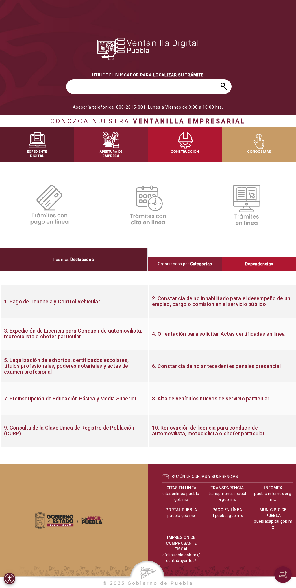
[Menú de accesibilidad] (9, 578)
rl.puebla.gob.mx (227, 515)
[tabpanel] (148, 366)
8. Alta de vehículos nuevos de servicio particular (211, 399)
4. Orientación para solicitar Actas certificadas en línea (218, 334)
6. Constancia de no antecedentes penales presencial (216, 366)
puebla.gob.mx (181, 515)
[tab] (74, 259)
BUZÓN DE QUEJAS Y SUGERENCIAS (205, 476)
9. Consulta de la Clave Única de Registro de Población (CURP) (69, 430)
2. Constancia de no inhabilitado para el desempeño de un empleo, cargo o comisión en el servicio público (221, 301)
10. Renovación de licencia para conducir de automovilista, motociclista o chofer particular (208, 430)
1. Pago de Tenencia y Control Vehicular (52, 302)
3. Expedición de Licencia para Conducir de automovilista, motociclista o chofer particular (73, 333)
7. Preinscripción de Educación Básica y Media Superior (70, 399)
